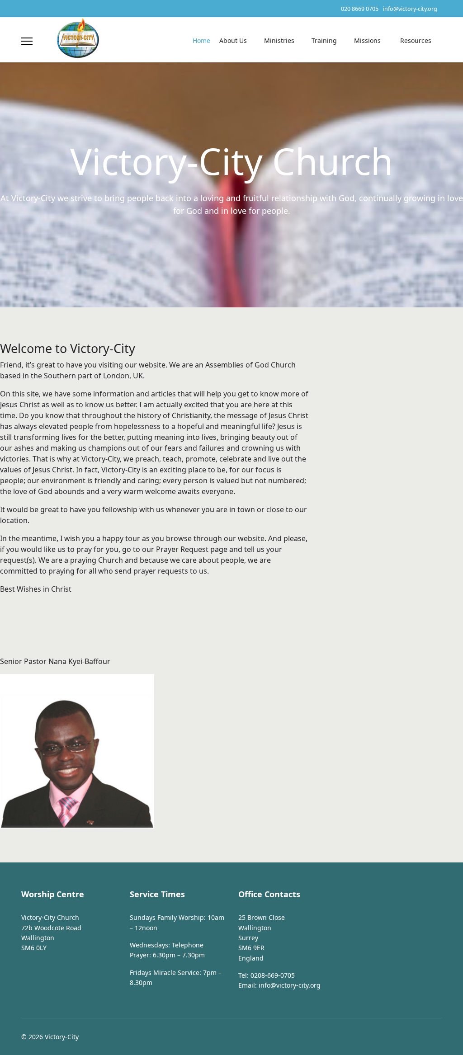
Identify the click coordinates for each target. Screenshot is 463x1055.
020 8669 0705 (359, 9)
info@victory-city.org (410, 9)
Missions (367, 40)
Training (324, 40)
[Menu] (27, 41)
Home (201, 40)
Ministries (279, 40)
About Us (233, 40)
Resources (415, 40)
